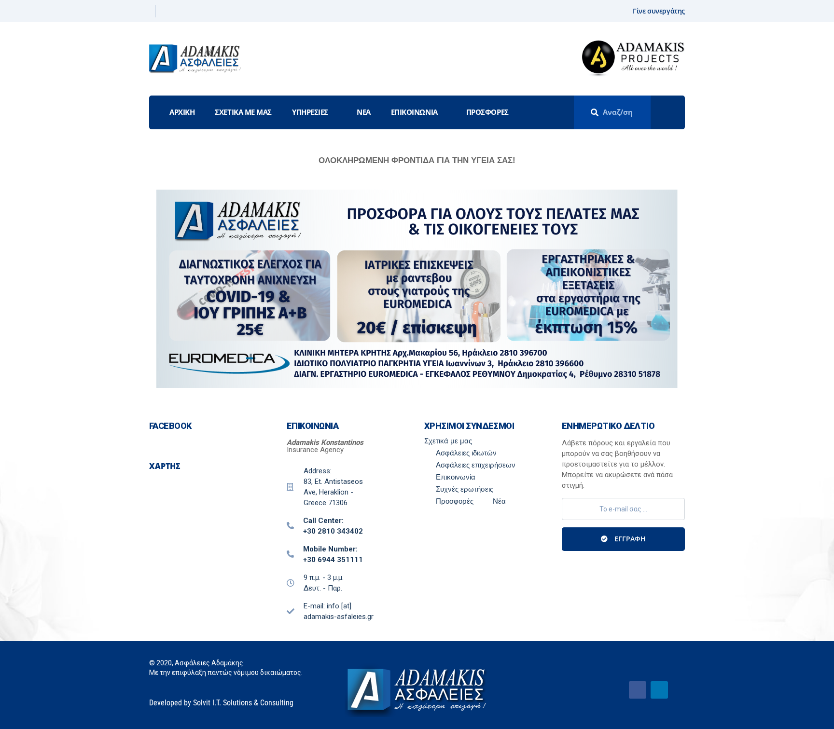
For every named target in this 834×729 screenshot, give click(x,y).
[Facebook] (149, 11)
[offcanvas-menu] (671, 112)
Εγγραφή (629, 538)
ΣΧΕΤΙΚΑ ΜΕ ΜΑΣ (243, 112)
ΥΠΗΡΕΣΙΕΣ (310, 112)
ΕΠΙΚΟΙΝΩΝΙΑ (414, 112)
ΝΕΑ (364, 112)
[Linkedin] (164, 11)
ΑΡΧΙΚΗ (182, 112)
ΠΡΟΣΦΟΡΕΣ (487, 112)
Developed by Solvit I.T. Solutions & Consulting (221, 702)
